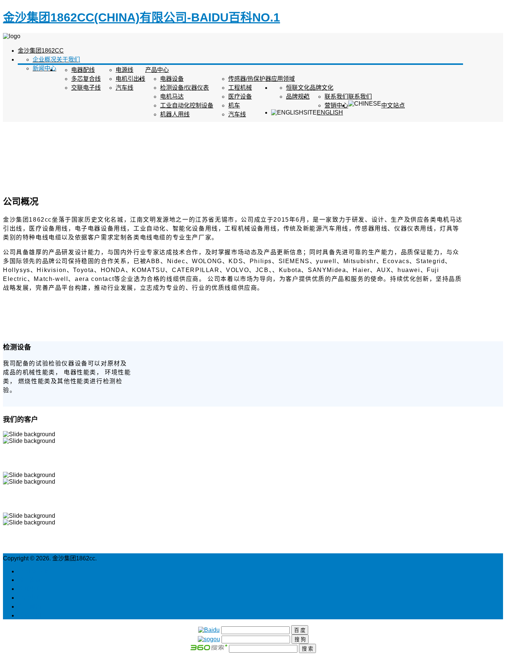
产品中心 (157, 70)
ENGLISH (330, 112)
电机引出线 (130, 79)
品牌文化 (321, 88)
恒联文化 (298, 88)
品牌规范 (298, 96)
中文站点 (393, 105)
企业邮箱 (29, 606)
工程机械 (240, 88)
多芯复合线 (86, 79)
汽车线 (124, 88)
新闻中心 (44, 68)
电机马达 (172, 96)
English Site (34, 571)
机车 (234, 105)
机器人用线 (175, 114)
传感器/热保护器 (249, 79)
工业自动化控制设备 (186, 105)
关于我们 (68, 59)
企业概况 (44, 59)
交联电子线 (86, 88)
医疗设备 (240, 96)
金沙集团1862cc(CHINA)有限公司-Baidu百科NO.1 (141, 17)
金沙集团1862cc (41, 50)
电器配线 (83, 70)
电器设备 (172, 79)
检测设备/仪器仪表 (184, 88)
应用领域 (283, 79)
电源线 (124, 70)
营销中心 (336, 105)
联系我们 (360, 96)
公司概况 (29, 580)
